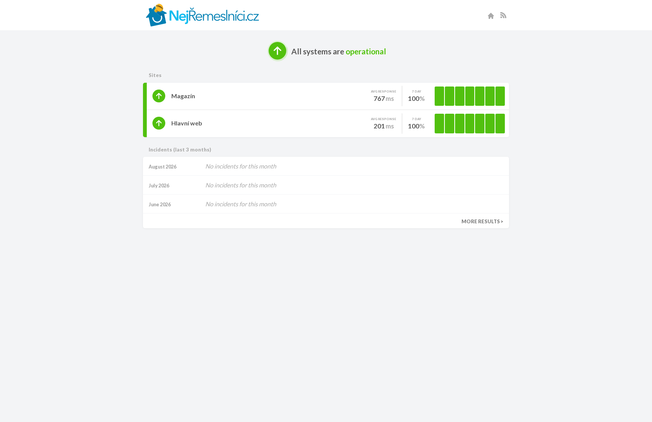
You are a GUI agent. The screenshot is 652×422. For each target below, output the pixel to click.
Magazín (183, 95)
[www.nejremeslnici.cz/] (491, 15)
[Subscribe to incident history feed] (503, 15)
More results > (482, 221)
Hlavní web (186, 123)
